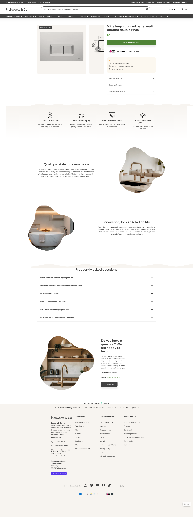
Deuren (106, 16)
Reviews (127, 426)
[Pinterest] (91, 485)
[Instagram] (85, 485)
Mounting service (130, 434)
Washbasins (29, 16)
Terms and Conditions (108, 445)
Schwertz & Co (130, 416)
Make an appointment (179, 2)
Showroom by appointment (134, 437)
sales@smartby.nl (113, 377)
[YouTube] (97, 485)
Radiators (71, 16)
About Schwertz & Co (132, 422)
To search (147, 9)
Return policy (105, 434)
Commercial (150, 2)
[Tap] (109, 485)
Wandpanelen (96, 16)
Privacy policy (105, 449)
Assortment (80, 416)
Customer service (137, 2)
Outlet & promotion (82, 449)
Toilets (59, 16)
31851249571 (112, 373)
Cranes (49, 16)
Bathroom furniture (13, 16)
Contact (127, 445)
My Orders (103, 426)
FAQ (101, 452)
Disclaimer (104, 441)
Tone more (173, 16)
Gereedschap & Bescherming (125, 16)
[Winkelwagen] (186, 9)
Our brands (128, 430)
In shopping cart (132, 43)
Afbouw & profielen (148, 16)
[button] (98, 49)
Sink (40, 16)
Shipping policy (105, 430)
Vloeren (163, 16)
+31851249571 (60, 442)
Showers (83, 16)
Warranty (103, 437)
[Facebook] (103, 485)
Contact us (109, 384)
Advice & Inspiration (163, 2)
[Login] (182, 9)
